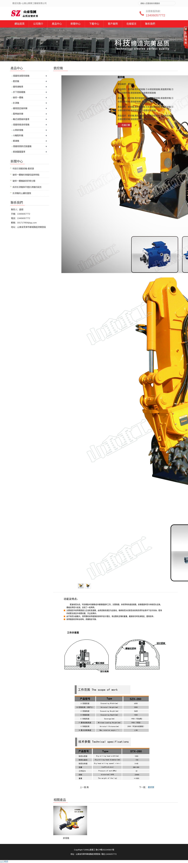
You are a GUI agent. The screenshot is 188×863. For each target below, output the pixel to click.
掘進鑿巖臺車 (19, 152)
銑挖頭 (151, 787)
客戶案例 (113, 23)
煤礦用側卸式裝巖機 (22, 146)
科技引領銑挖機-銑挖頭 (23, 168)
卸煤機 (66, 838)
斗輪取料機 (18, 135)
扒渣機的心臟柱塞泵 (22, 193)
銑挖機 (16, 81)
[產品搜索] (172, 2)
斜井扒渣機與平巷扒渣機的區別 (27, 187)
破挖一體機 (18, 97)
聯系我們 (150, 23)
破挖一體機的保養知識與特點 (26, 175)
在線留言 (131, 23)
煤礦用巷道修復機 (21, 124)
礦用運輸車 (18, 86)
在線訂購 (125, 125)
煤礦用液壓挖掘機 (21, 76)
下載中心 (94, 23)
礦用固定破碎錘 (20, 108)
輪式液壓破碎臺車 (21, 119)
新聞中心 (75, 23)
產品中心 (57, 23)
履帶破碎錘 (18, 114)
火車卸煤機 (18, 130)
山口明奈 (4, 861)
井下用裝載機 (19, 92)
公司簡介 (38, 23)
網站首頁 (20, 23)
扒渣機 (16, 103)
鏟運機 (16, 141)
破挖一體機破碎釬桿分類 (24, 181)
